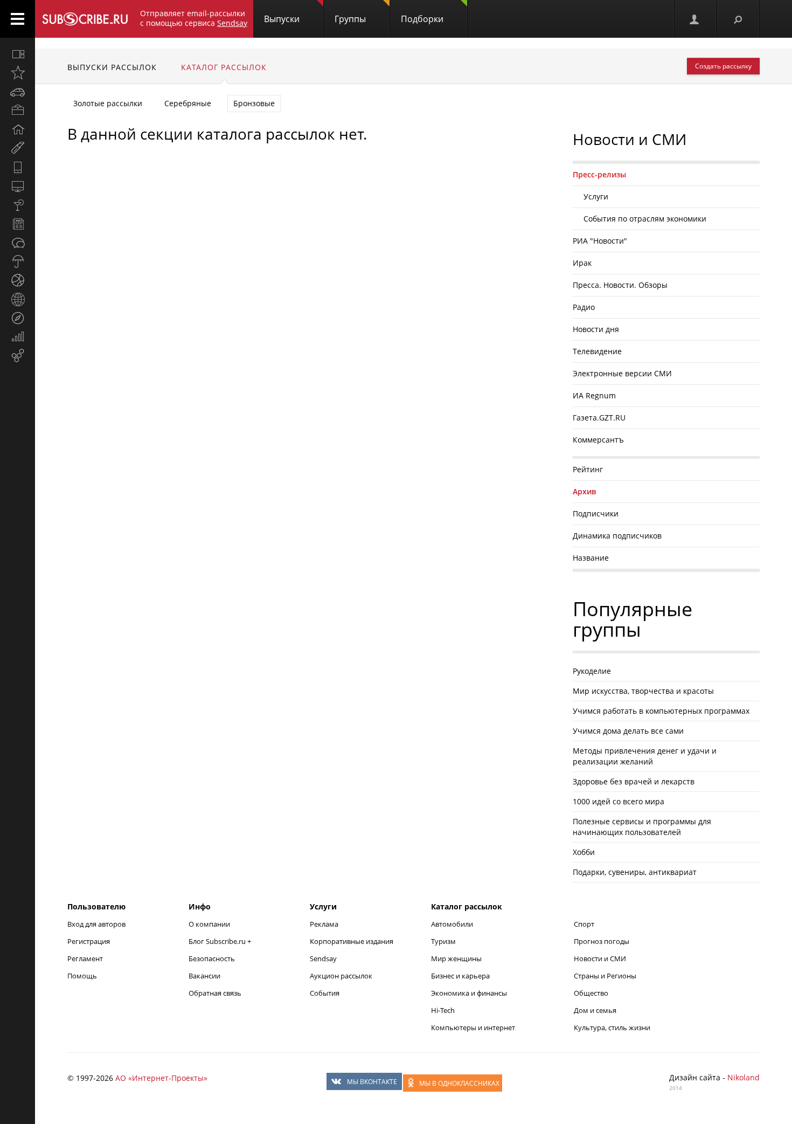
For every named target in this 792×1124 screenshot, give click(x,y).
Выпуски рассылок (112, 67)
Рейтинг (588, 469)
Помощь (82, 976)
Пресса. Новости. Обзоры (620, 285)
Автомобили (452, 924)
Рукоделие (592, 671)
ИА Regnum (594, 395)
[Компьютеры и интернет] (17, 186)
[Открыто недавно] (17, 73)
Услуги (595, 196)
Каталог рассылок (224, 67)
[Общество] (17, 243)
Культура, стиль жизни (612, 1027)
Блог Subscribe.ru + (221, 941)
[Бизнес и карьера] (17, 110)
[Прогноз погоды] (17, 261)
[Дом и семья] (17, 129)
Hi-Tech (443, 1010)
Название (591, 558)
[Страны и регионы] (17, 299)
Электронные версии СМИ (622, 373)
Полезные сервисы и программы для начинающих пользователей (642, 826)
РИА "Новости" (600, 241)
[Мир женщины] (17, 148)
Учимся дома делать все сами (628, 731)
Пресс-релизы (599, 174)
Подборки (422, 19)
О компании (209, 924)
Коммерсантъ (598, 440)
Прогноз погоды (601, 941)
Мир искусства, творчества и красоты (643, 691)
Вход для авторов (96, 924)
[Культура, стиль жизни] (17, 205)
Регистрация (88, 941)
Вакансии (204, 976)
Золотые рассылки (107, 103)
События (324, 993)
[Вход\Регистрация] (695, 19)
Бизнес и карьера (460, 976)
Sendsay (323, 958)
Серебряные (187, 103)
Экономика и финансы (469, 993)
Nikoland (743, 1077)
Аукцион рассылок (341, 976)
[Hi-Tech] (17, 167)
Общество (591, 993)
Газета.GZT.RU (599, 417)
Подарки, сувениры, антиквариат (635, 872)
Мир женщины (456, 958)
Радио (584, 307)
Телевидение (597, 351)
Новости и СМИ (600, 958)
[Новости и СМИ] (17, 224)
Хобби (584, 852)
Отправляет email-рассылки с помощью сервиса (193, 18)
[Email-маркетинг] (17, 356)
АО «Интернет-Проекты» (161, 1078)
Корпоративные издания (351, 941)
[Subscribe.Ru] (85, 19)
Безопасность (212, 958)
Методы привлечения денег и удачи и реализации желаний (645, 756)
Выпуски (282, 19)
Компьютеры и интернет (473, 1027)
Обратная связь (215, 993)
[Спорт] (17, 280)
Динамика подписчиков (617, 535)
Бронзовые (254, 103)
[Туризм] (17, 318)
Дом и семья (595, 1010)
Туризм (443, 941)
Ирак (582, 263)
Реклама (324, 924)
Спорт (584, 924)
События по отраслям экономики (644, 218)
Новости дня (596, 329)
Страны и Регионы (605, 976)
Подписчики (596, 513)
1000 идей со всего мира (618, 801)
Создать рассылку (723, 66)
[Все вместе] (17, 54)
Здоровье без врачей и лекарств (633, 781)
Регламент (85, 958)
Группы (350, 19)
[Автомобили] (17, 92)
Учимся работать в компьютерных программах (661, 711)
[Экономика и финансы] (17, 337)
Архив (584, 491)
